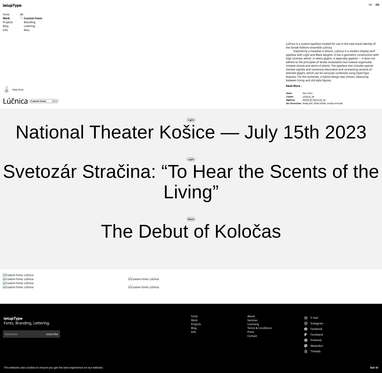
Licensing (253, 324)
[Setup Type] (12, 5)
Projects (8, 22)
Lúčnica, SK (308, 96)
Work (6, 18)
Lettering (29, 26)
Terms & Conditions (259, 328)
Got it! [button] (374, 367)
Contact (252, 336)
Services (252, 320)
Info (5, 30)
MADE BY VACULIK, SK (314, 99)
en (377, 4)
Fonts (6, 14)
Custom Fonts (33, 18)
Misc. (27, 30)
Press (250, 332)
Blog (6, 26)
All (21, 14)
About (251, 316)
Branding (29, 22)
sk (370, 4)
